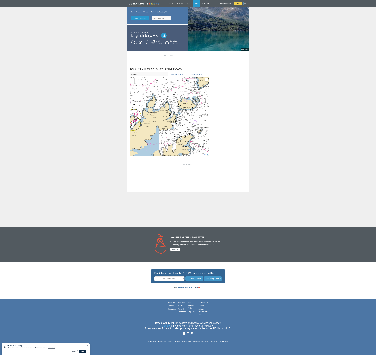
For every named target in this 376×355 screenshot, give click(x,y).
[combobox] (161, 18)
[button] (170, 114)
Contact (166, 325)
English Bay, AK (162, 12)
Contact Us (172, 309)
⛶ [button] (206, 80)
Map (196, 3)
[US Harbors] (144, 3)
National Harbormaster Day (203, 311)
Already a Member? (226, 3)
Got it (82, 352)
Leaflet (207, 155)
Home (133, 12)
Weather (180, 3)
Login (238, 3)
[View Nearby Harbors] (164, 35)
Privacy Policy (186, 341)
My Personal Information (200, 341)
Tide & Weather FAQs (191, 305)
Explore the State (196, 74)
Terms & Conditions (174, 341)
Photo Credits (244, 49)
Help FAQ (191, 312)
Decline (73, 352)
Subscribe (175, 249)
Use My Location (194, 279)
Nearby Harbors (139, 18)
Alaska (140, 12)
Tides (171, 3)
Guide (189, 3)
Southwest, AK (149, 12)
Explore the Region (176, 74)
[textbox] (161, 18)
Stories (205, 3)
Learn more (51, 348)
